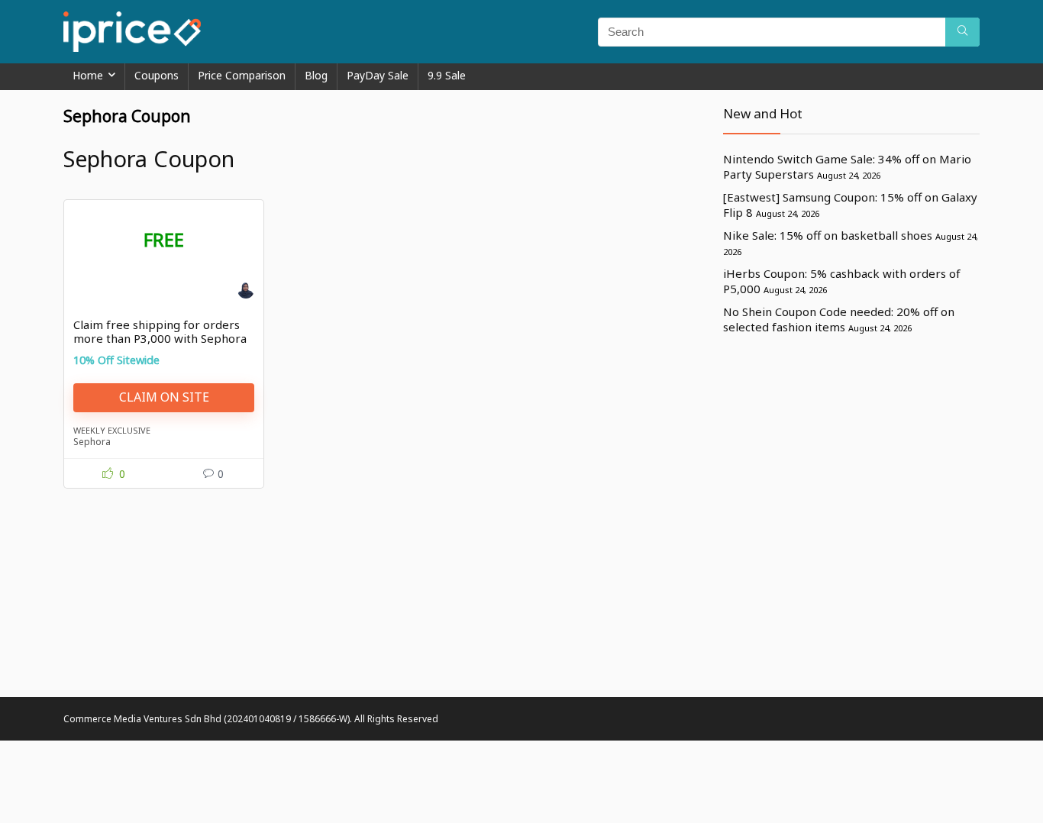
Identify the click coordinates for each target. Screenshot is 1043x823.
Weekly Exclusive (111, 430)
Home (88, 75)
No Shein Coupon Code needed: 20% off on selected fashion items (838, 319)
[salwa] (245, 292)
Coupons (156, 75)
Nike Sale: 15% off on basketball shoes (827, 235)
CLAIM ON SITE (164, 397)
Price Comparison (242, 75)
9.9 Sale (447, 75)
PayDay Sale (377, 75)
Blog (316, 75)
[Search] (962, 32)
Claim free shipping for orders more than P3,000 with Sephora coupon (160, 338)
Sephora (92, 441)
